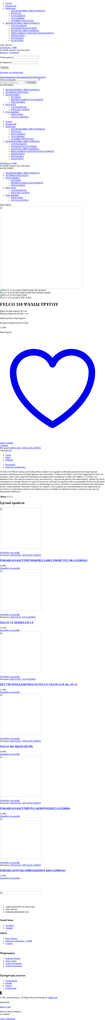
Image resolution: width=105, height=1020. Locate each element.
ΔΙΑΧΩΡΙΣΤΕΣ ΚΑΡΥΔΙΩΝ (24, 28)
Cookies (9, 943)
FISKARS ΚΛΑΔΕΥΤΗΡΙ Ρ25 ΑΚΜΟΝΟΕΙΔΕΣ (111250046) (35, 808)
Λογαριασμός (11, 981)
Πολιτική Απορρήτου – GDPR (18, 941)
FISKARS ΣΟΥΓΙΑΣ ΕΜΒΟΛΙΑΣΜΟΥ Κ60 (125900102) (32, 870)
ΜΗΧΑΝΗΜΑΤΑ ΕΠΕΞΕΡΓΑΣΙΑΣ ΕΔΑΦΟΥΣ (32, 33)
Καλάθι (8, 983)
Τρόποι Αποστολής (13, 966)
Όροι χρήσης (11, 961)
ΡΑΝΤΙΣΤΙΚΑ (17, 38)
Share (7, 457)
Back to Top (5, 1007)
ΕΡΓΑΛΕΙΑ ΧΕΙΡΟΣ (31, 448)
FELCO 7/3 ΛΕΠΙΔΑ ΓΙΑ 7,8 (16, 622)
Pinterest (9, 460)
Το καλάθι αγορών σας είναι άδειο (15, 50)
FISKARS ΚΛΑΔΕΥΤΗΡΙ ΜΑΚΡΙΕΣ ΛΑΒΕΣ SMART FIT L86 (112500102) (43, 560)
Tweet (8, 455)
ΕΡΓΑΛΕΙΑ (16, 13)
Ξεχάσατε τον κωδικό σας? (12, 72)
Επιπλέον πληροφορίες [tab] (15, 467)
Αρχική (8, 3)
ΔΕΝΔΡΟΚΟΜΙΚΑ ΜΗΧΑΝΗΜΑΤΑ (28, 11)
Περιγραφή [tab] (10, 464)
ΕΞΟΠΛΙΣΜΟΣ (18, 16)
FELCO (8, 450)
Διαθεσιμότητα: (7, 318)
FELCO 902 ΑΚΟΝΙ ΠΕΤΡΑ (16, 746)
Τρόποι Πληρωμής (13, 963)
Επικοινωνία (10, 6)
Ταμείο (8, 986)
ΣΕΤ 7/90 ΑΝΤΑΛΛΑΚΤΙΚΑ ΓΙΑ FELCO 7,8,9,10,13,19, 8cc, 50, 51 (38, 684)
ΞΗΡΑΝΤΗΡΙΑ (18, 35)
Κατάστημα (10, 8)
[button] (10, 552)
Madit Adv (53, 997)
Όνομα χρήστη (6, 57)
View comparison (7, 1019)
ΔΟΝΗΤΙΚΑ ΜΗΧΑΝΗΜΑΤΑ (25, 30)
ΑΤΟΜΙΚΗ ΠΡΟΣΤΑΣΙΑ (22, 20)
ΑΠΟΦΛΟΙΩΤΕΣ (19, 25)
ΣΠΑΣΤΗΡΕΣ (17, 40)
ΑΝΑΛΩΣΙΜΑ (18, 18)
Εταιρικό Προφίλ (12, 958)
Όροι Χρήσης (11, 938)
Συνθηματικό (5, 62)
